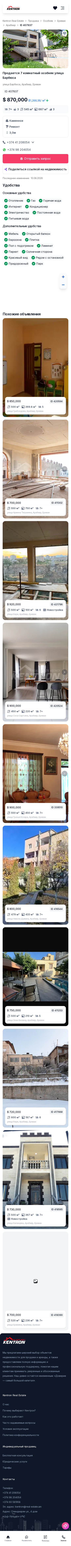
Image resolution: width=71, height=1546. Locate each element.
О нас (6, 1404)
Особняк (48, 20)
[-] (63, 285)
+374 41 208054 (18, 142)
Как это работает (13, 1416)
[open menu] (62, 8)
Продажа (33, 20)
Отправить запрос (37, 158)
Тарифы (7, 1467)
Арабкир (11, 25)
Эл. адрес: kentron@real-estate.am (22, 1506)
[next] (64, 49)
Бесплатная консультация (18, 1455)
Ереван (61, 20)
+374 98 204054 (19, 149)
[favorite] (64, 33)
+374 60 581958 (11, 1502)
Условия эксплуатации (16, 1428)
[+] (63, 277)
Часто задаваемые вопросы (19, 1422)
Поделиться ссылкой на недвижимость (37, 169)
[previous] (6, 49)
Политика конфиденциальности (21, 1435)
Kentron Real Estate (13, 20)
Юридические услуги (15, 1461)
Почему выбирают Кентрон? (19, 1410)
